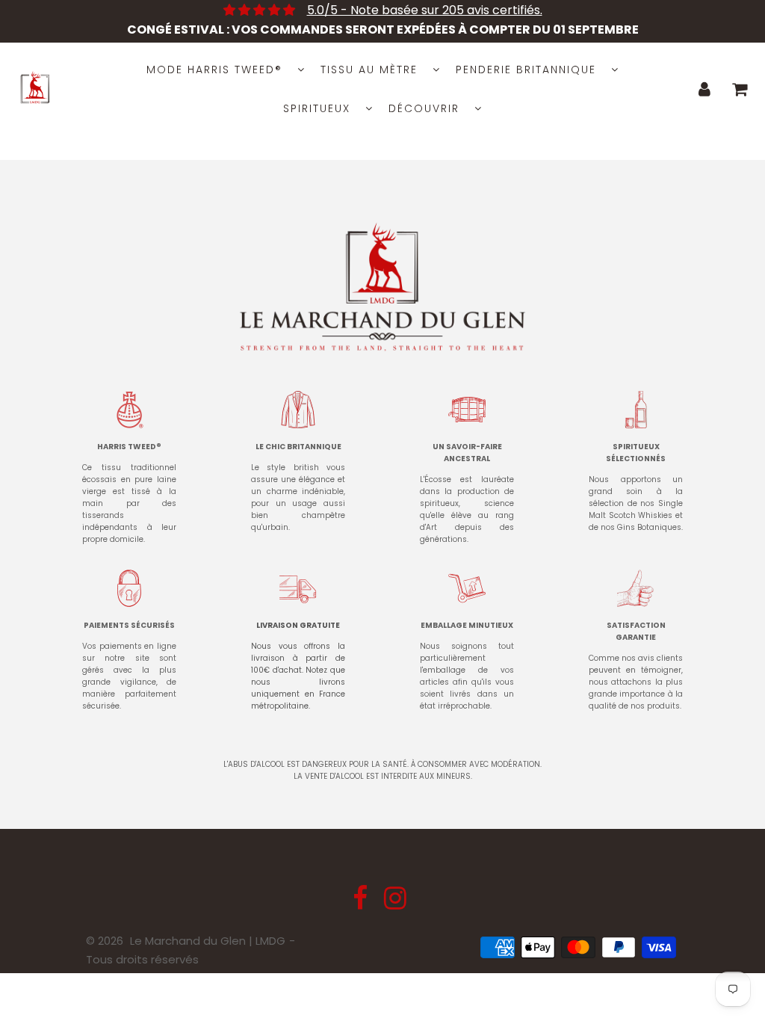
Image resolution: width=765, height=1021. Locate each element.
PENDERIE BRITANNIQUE (526, 69)
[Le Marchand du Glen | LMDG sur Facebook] (361, 903)
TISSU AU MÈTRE (369, 69)
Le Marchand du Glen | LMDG (207, 940)
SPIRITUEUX (316, 108)
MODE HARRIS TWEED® (214, 69)
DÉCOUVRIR (423, 108)
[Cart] (740, 89)
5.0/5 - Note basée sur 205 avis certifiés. (424, 10)
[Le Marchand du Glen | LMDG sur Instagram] (395, 903)
